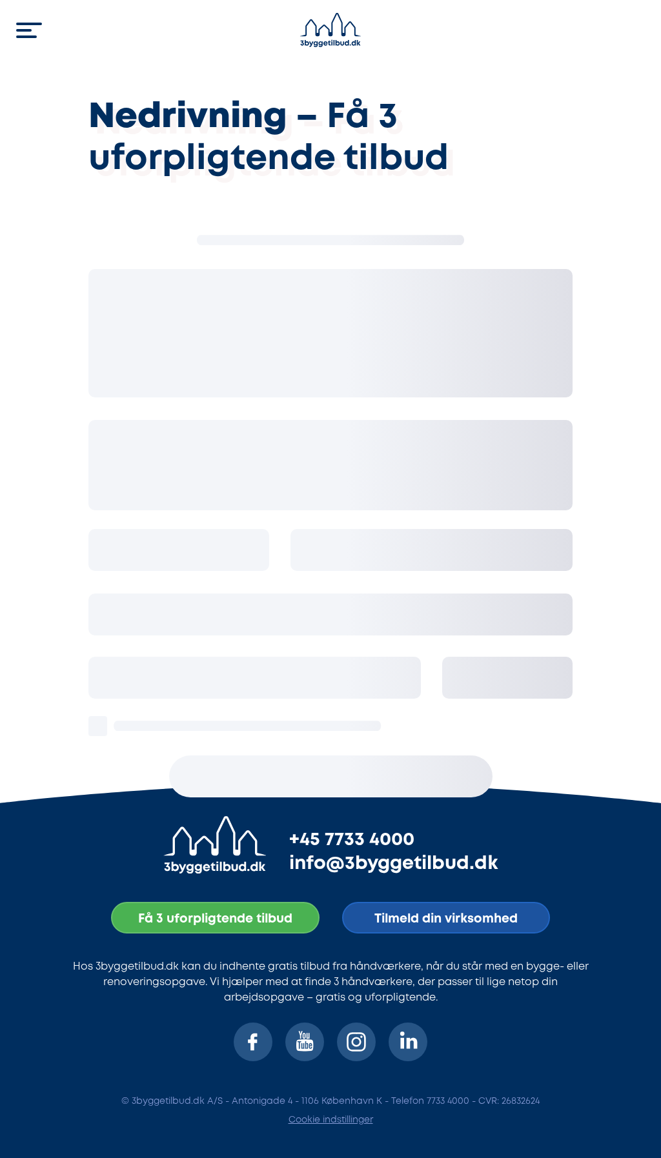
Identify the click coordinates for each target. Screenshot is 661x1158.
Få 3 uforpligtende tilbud (215, 918)
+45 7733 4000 (351, 840)
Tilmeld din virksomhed (446, 918)
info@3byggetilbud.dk (393, 863)
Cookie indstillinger (331, 1120)
